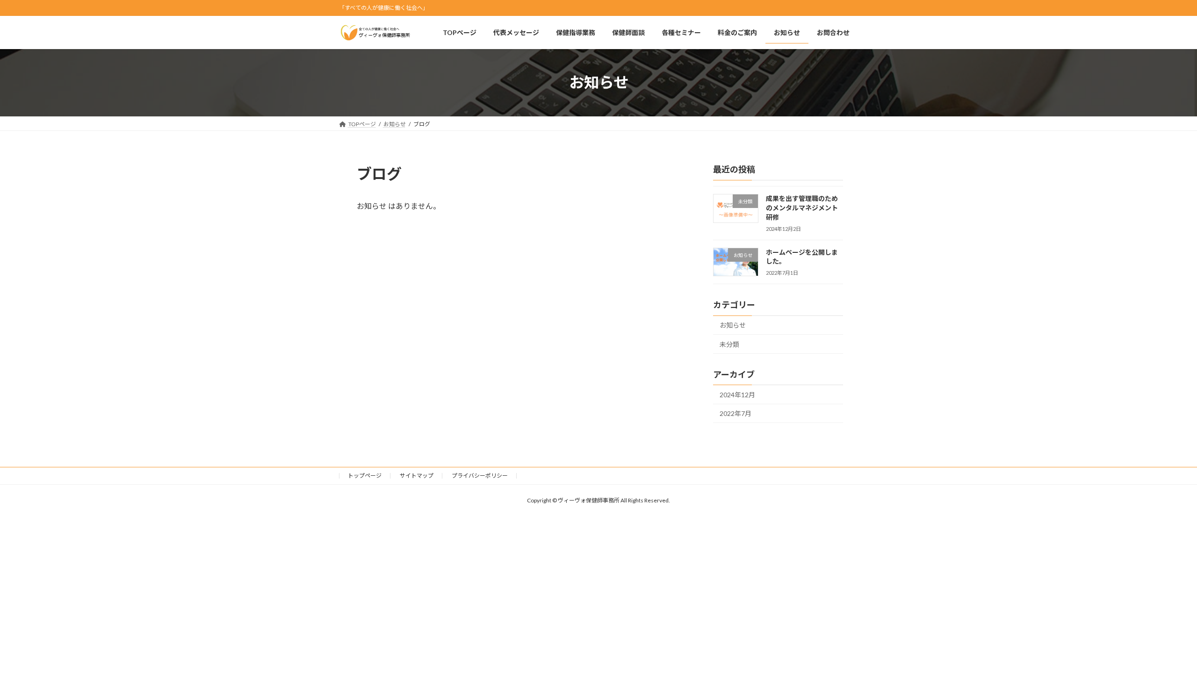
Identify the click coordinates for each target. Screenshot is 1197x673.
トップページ (365, 475)
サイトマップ (416, 475)
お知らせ (733, 325)
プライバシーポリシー (480, 475)
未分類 (729, 344)
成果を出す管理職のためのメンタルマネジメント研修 (802, 207)
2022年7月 (735, 413)
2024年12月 (737, 395)
